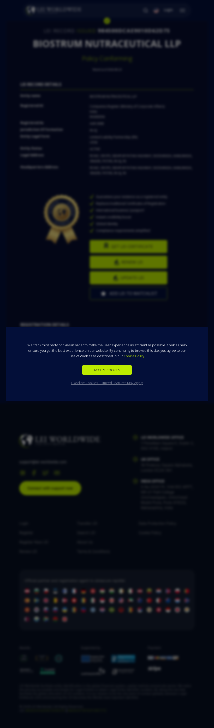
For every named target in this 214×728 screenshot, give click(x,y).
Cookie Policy (134, 356)
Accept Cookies (107, 370)
